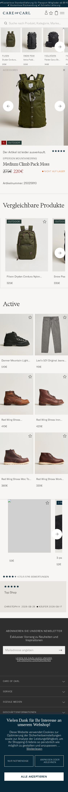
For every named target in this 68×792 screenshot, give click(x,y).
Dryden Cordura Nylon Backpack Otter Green (9, 60)
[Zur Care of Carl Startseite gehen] (16, 13)
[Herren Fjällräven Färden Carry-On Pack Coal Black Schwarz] (53, 40)
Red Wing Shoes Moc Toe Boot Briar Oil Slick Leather (15, 479)
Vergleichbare (33, 205)
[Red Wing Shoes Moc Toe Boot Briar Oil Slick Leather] (16, 476)
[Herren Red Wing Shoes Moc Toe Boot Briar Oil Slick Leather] (16, 453)
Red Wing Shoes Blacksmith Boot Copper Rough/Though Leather (15, 420)
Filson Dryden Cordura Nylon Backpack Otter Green (23, 277)
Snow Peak (29, 56)
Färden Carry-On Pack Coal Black (52, 60)
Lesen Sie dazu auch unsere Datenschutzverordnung (34, 659)
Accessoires (10, 70)
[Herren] (29, 526)
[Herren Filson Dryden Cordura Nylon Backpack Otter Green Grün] (10, 40)
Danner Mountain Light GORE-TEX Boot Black (14, 360)
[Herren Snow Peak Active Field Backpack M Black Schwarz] (32, 40)
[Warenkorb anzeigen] (56, 12)
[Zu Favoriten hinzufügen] (44, 222)
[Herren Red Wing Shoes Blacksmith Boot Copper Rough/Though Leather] (16, 394)
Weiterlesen (34, 748)
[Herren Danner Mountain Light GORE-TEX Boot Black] (16, 334)
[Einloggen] (46, 13)
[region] (34, 596)
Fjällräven (50, 56)
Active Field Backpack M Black (30, 60)
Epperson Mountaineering (20, 158)
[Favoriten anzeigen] (51, 13)
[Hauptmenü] (62, 13)
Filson (5, 56)
